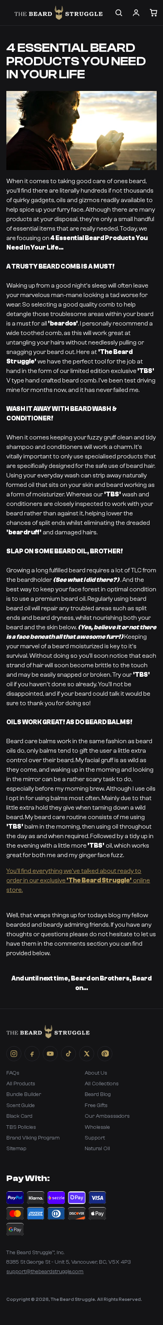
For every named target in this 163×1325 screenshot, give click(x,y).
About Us (96, 1073)
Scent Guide (20, 1105)
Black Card (19, 1116)
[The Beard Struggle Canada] (58, 13)
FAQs (12, 1073)
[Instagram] (13, 1053)
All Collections (102, 1084)
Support (95, 1138)
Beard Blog (98, 1094)
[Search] (119, 13)
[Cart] (153, 13)
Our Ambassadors (107, 1116)
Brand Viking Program (33, 1138)
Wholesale (97, 1127)
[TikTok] (68, 1053)
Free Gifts (96, 1105)
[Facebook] (32, 1053)
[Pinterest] (104, 1053)
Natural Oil (97, 1148)
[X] (86, 1053)
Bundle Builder (23, 1094)
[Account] (136, 13)
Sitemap (16, 1148)
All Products (20, 1084)
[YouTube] (50, 1053)
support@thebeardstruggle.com (44, 1271)
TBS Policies (21, 1127)
